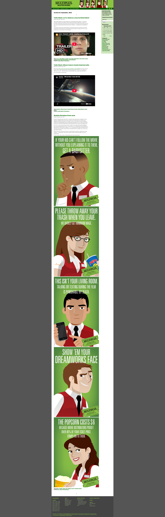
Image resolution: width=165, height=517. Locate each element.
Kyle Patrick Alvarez (64, 59)
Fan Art (81, 504)
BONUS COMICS (65, 8)
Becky (87, 5)
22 (103, 33)
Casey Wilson (62, 58)
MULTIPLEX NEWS (74, 8)
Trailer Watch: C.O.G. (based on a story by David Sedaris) (71, 17)
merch (72, 488)
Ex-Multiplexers (68, 504)
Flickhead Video (68, 502)
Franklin (105, 5)
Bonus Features (81, 498)
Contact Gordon (92, 505)
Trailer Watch (60, 60)
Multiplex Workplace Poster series (64, 115)
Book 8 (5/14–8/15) (56, 509)
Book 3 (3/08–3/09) (56, 503)
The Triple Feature (105, 49)
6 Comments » (67, 60)
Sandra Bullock (81, 109)
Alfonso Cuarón (64, 109)
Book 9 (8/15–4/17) (56, 510)
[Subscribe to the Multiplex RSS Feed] (107, 9)
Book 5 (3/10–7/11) (56, 506)
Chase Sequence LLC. (67, 513)
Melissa (93, 5)
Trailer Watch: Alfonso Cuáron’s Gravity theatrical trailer (71, 65)
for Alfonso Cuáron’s (75, 68)
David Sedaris (76, 58)
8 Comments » (67, 111)
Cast (66, 498)
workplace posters (78, 488)
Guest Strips (82, 502)
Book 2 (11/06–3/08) (56, 502)
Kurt (99, 5)
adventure (58, 109)
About (91, 502)
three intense (58, 68)
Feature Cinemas (68, 501)
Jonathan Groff (57, 59)
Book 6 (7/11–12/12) (56, 507)
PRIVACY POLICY (69, 515)
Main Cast (67, 499)
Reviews (103, 45)
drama (86, 58)
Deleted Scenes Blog (95, 498)
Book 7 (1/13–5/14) (56, 508)
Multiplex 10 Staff (68, 500)
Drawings (104, 40)
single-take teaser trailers (65, 68)
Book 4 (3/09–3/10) (56, 505)
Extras (78, 505)
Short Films (104, 46)
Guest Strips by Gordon (82, 501)
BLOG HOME (56, 8)
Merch (61, 489)
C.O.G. (57, 58)
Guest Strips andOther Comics (80, 500)
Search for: (104, 19)
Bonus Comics (105, 39)
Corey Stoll (71, 58)
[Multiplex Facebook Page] (111, 9)
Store (91, 500)
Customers (67, 505)
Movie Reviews (105, 43)
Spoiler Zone (104, 48)
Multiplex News (105, 44)
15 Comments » (66, 489)
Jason (82, 5)
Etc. (58, 489)
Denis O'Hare (82, 58)
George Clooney (70, 109)
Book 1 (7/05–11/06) (56, 501)
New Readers (56, 498)
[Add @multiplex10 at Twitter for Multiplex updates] (109, 9)
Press (90, 504)
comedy (66, 58)
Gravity (75, 109)
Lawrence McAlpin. (63, 515)
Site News (104, 47)
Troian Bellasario (72, 59)
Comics (54, 500)
